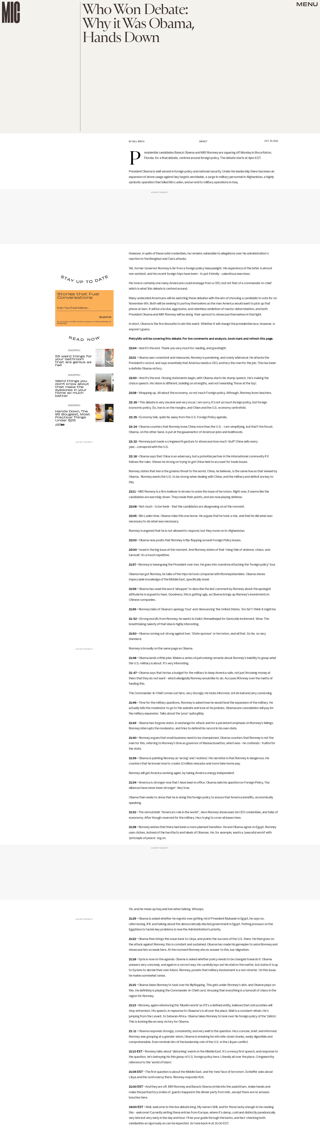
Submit (105, 316)
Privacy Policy (62, 323)
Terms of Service (102, 321)
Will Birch (138, 141)
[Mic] (11, 12)
